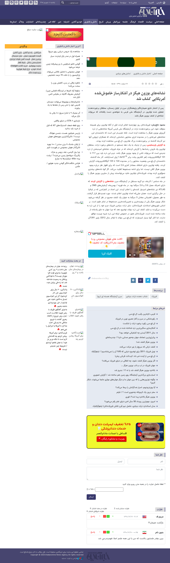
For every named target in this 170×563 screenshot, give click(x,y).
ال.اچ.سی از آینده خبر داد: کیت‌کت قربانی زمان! (135, 356)
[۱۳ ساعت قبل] (75, 293)
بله (12, 3)
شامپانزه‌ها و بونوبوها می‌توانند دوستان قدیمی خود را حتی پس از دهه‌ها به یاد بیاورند (63, 105)
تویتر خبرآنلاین (21, 3)
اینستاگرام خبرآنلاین (26, 3)
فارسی (159, 2)
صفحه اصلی (159, 22)
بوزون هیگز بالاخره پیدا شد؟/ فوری (140, 397)
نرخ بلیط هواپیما (23, 69)
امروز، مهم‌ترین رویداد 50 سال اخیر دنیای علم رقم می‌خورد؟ (129, 401)
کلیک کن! (107, 254)
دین (59, 22)
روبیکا (7, 3)
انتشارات (29, 22)
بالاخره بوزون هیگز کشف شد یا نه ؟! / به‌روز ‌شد (134, 370)
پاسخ (93, 516)
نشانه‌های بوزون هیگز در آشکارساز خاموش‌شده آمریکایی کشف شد (130, 96)
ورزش (108, 22)
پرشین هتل (36, 59)
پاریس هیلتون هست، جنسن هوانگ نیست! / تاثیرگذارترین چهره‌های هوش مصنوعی (64, 136)
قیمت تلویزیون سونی (32, 56)
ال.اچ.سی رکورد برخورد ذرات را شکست (139, 323)
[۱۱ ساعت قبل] (75, 270)
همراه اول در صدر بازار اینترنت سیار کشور (65, 58)
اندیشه (66, 22)
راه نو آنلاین (28, 52)
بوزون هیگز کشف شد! (145, 342)
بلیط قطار (22, 62)
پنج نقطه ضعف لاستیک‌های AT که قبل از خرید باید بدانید (63, 127)
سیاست (149, 22)
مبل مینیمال (17, 56)
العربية (151, 2)
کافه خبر (52, 22)
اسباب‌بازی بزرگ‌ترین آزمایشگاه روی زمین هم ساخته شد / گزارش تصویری (124, 375)
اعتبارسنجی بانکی (34, 62)
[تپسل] (88, 59)
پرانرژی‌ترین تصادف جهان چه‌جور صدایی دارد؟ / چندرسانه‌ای (130, 337)
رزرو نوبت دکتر (34, 72)
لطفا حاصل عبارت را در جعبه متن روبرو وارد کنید (144, 484)
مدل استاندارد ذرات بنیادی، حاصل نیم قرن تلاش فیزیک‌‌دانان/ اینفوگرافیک (124, 406)
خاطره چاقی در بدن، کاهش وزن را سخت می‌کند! (65, 84)
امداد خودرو (36, 69)
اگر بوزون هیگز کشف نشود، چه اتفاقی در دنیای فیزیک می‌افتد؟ (128, 361)
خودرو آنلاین (77, 22)
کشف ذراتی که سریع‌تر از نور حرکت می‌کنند (137, 347)
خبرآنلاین (147, 12)
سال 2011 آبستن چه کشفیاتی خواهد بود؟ (137, 333)
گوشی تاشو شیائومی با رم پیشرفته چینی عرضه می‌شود (63, 65)
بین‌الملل (116, 22)
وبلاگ (21, 22)
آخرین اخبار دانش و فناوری (69, 46)
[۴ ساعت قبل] (75, 313)
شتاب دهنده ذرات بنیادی (136, 296)
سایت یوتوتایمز (35, 66)
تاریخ (101, 22)
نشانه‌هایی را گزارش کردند (102, 181)
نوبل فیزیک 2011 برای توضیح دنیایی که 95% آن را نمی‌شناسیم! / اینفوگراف (123, 351)
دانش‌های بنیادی (123, 73)
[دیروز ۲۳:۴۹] (75, 336)
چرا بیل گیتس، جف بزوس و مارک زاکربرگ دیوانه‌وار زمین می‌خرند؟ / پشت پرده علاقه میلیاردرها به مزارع (63, 155)
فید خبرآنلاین (36, 3)
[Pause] (130, 255)
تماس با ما (133, 2)
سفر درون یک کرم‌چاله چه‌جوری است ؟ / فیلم (136, 392)
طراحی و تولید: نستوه (69, 558)
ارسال (91, 497)
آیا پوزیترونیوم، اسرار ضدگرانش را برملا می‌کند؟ (135, 387)
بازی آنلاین (17, 52)
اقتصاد (141, 22)
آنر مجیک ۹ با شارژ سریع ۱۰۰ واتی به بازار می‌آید (64, 114)
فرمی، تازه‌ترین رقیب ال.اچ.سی (142, 314)
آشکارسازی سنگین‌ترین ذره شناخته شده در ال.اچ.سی (132, 328)
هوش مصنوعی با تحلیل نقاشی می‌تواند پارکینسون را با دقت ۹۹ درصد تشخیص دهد (63, 75)
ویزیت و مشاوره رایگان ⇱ (112, 439)
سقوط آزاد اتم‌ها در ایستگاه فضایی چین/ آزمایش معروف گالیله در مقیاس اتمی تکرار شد (63, 94)
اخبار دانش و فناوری (141, 73)
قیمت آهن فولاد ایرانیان (19, 59)
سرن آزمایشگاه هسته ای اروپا (109, 296)
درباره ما (123, 2)
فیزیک (154, 296)
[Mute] (135, 255)
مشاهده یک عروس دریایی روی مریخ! (64, 51)
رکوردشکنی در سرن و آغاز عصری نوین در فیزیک (135, 319)
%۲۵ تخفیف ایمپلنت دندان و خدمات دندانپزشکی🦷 (111, 426)
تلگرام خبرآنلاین (31, 3)
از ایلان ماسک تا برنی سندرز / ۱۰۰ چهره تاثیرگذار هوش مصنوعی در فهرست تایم (63, 146)
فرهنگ (133, 22)
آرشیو (107, 2)
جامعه (125, 22)
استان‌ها (13, 22)
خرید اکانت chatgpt (19, 66)
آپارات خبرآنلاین (16, 3)
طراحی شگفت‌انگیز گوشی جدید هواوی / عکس (63, 165)
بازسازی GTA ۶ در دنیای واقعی (67, 121)
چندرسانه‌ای (41, 22)
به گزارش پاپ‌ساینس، (155, 145)
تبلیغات (114, 2)
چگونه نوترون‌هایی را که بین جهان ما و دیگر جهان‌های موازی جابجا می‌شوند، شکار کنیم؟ (121, 381)
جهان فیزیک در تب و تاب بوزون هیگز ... (138, 365)
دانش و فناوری (90, 22)
